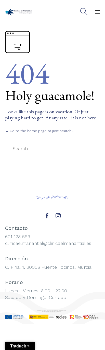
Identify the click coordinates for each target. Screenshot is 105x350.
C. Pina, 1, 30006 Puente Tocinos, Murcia (48, 267)
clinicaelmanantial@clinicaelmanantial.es (48, 243)
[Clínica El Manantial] (19, 11)
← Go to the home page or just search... (39, 131)
